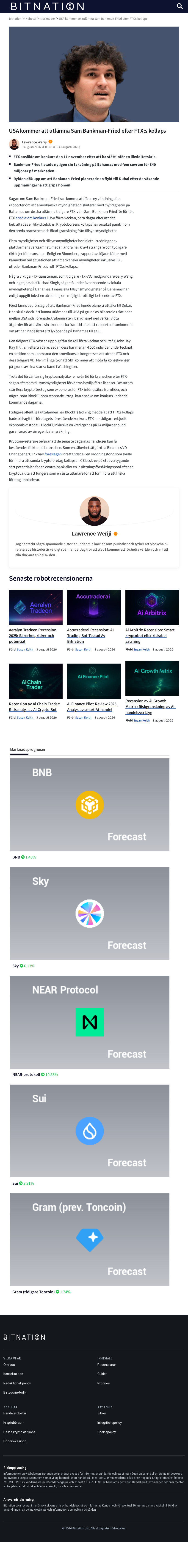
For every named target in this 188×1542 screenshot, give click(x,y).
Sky (15, 966)
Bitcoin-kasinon (14, 1441)
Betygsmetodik (14, 1392)
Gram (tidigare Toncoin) (33, 1292)
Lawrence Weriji (91, 533)
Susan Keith (25, 649)
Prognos (103, 1383)
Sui (15, 1183)
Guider (102, 1374)
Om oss (9, 1365)
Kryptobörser (13, 1422)
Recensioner (106, 1365)
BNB (16, 857)
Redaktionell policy (17, 1383)
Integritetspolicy (109, 1422)
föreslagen (53, 454)
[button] (180, 7)
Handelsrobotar (14, 1413)
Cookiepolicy (106, 1432)
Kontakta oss (13, 1374)
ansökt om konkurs (31, 218)
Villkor (101, 1413)
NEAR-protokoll (26, 1074)
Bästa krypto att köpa (19, 1432)
